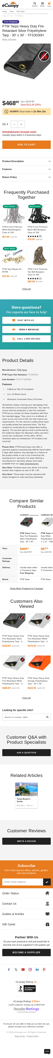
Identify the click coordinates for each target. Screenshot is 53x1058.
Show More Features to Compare (26, 588)
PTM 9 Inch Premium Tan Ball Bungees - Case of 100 (38, 272)
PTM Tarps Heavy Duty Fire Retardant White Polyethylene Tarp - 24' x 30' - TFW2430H (38, 639)
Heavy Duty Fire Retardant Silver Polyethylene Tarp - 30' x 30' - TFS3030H (29, 537)
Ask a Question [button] (26, 753)
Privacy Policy (32, 1036)
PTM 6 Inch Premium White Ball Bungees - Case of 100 (12, 230)
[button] (26, 329)
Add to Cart (26, 144)
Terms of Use (20, 1036)
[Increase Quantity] (21, 124)
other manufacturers (29, 464)
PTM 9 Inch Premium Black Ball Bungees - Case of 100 (38, 230)
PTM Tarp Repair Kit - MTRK (12, 270)
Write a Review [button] (9, 39)
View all (26, 289)
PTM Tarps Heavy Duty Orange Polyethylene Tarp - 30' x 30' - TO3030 (38, 681)
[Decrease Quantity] (14, 124)
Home (4, 11)
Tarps (12, 11)
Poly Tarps (21, 11)
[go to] (13, 213)
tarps (17, 416)
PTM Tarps (22, 370)
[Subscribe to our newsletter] (47, 882)
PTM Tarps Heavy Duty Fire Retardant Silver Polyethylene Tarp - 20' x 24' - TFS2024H (13, 639)
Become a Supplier (26, 952)
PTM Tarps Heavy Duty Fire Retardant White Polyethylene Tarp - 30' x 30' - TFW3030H (13, 681)
